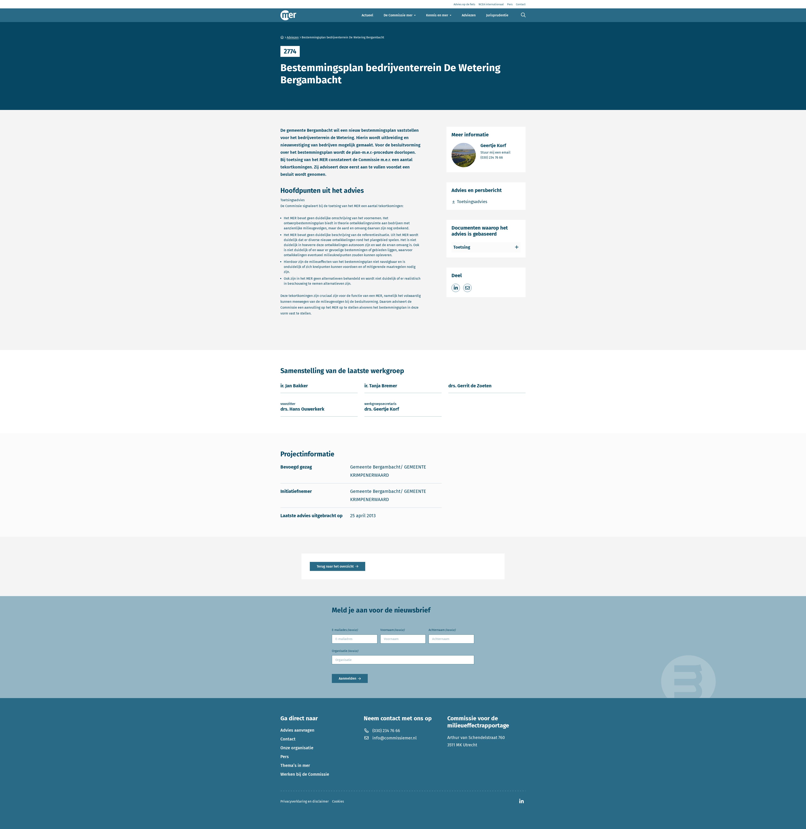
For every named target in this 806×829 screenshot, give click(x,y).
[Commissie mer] (288, 15)
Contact (288, 739)
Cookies (338, 801)
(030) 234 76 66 (495, 157)
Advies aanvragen (297, 730)
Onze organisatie (296, 747)
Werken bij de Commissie (304, 774)
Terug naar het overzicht (335, 566)
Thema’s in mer (295, 765)
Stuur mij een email (495, 152)
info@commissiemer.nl (394, 737)
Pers (284, 756)
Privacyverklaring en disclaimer (304, 801)
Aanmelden (347, 678)
